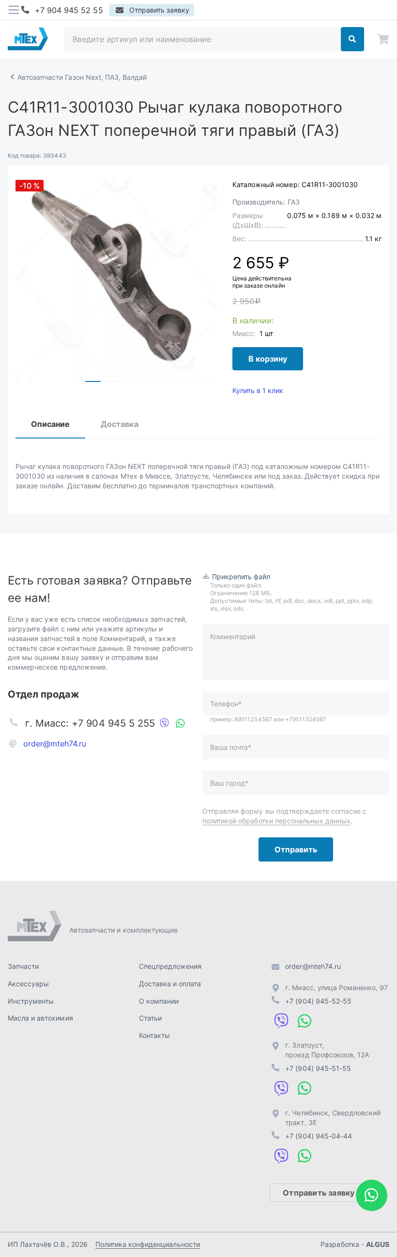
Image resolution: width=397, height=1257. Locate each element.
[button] (93, 381)
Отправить (296, 849)
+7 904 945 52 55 (69, 10)
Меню (13, 10)
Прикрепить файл (241, 576)
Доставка (119, 424)
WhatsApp (180, 723)
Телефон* (226, 704)
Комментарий (232, 636)
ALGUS (377, 1244)
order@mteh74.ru (55, 743)
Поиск (352, 39)
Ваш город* (229, 783)
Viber (164, 723)
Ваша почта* (230, 747)
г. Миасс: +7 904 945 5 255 (90, 723)
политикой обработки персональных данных (276, 821)
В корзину (267, 359)
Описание (50, 424)
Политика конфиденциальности (147, 1244)
